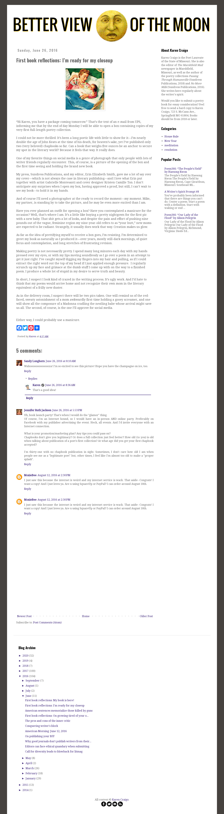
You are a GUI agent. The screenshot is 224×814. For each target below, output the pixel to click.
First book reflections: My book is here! (49, 700)
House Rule (171, 136)
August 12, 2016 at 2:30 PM (54, 475)
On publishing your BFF (40, 736)
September (33, 680)
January (31, 778)
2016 (25, 676)
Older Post (146, 616)
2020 (25, 655)
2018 (25, 665)
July (28, 690)
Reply (27, 371)
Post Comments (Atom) (47, 622)
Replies (32, 378)
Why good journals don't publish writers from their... (58, 741)
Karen (36, 385)
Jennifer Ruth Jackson (37, 410)
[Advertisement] (85, 588)
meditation (171, 145)
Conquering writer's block (41, 725)
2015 (25, 784)
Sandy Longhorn (34, 361)
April (29, 763)
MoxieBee (30, 475)
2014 (25, 790)
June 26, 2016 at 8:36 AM (60, 385)
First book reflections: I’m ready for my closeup (54, 705)
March (30, 768)
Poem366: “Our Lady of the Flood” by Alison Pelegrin (181, 216)
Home (86, 616)
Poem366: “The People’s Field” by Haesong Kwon (183, 170)
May (29, 758)
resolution (170, 149)
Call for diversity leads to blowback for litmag (53, 751)
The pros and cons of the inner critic (47, 720)
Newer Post (24, 616)
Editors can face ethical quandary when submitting (57, 746)
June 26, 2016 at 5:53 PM (67, 410)
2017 (25, 670)
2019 (25, 660)
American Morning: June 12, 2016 (46, 731)
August (30, 685)
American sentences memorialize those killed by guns (58, 710)
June (29, 695)
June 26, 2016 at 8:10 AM (61, 361)
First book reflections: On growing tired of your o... (57, 715)
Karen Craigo (120, 799)
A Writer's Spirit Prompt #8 (181, 191)
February (32, 773)
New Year (170, 141)
